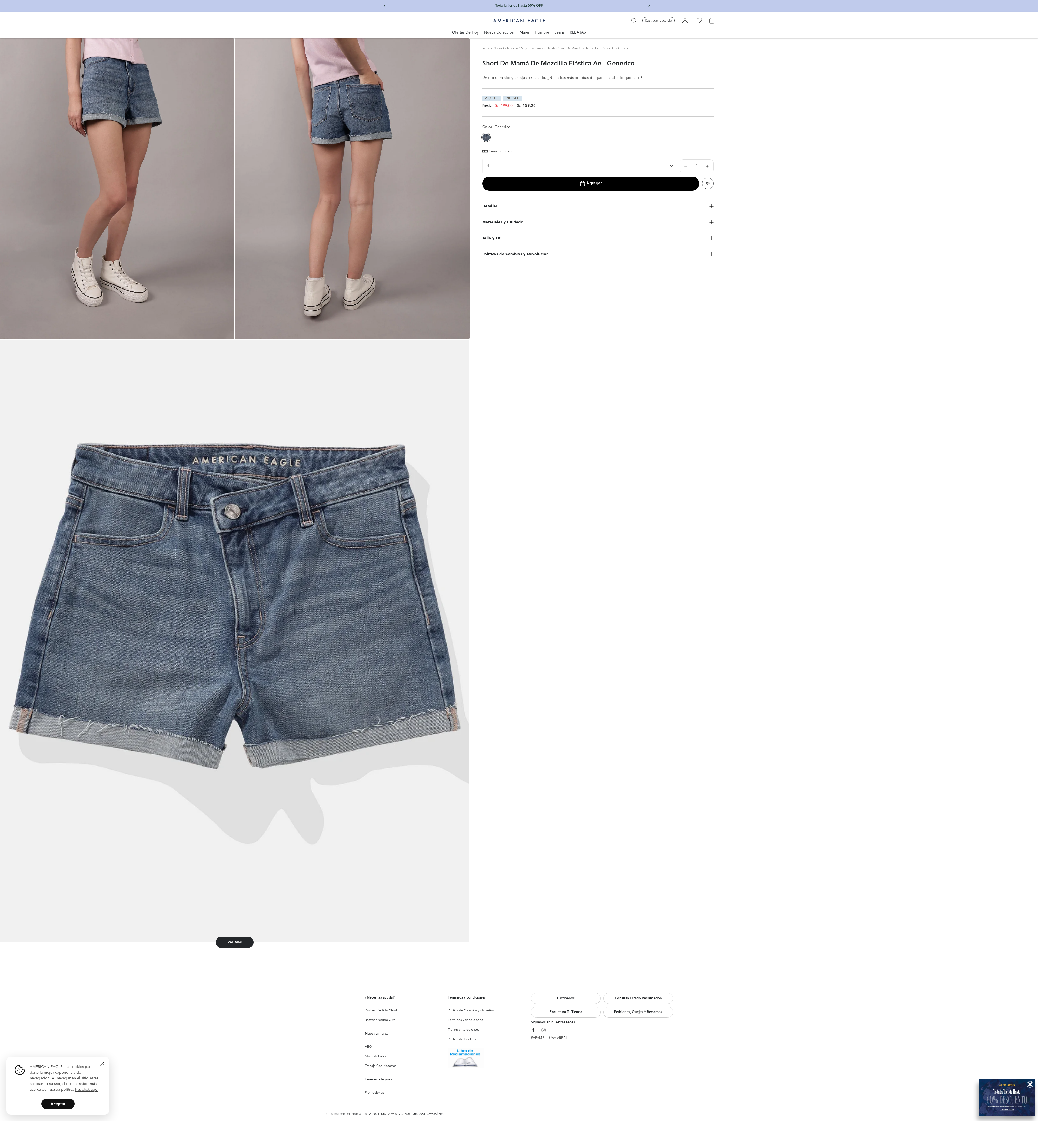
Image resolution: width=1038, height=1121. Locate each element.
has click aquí (86, 1090)
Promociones (374, 1093)
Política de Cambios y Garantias (471, 1010)
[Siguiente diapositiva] (649, 6)
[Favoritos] (699, 20)
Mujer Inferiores (532, 48)
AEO (368, 1047)
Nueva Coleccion (506, 48)
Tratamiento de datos (463, 1030)
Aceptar (58, 1104)
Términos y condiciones (465, 1020)
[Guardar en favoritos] (707, 183)
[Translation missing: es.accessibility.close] (102, 1063)
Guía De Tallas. (501, 151)
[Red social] (533, 1030)
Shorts (551, 48)
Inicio (486, 48)
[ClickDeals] (1007, 1097)
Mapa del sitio (375, 1056)
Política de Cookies (462, 1039)
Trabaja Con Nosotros (380, 1066)
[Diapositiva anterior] (385, 6)
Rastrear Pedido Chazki (381, 1010)
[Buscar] (634, 20)
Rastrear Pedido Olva (380, 1020)
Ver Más (235, 942)
